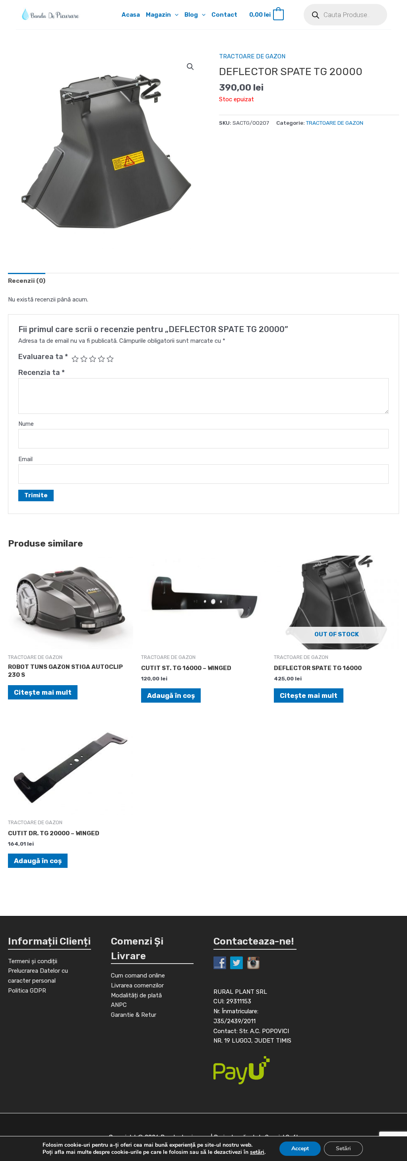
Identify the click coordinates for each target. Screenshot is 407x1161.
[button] (174, 15)
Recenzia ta (41, 372)
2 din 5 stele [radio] (83, 358)
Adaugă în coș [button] (171, 695)
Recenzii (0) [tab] (26, 280)
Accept (300, 1148)
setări (257, 1152)
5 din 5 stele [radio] (110, 358)
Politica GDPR (27, 990)
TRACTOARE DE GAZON (252, 56)
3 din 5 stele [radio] (92, 358)
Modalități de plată (136, 995)
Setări (343, 1148)
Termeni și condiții (32, 961)
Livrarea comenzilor (137, 985)
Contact (224, 14)
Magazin (158, 14)
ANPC (119, 1004)
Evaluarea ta (43, 356)
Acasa (131, 14)
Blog (191, 14)
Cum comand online (138, 975)
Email (25, 459)
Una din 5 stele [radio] (75, 358)
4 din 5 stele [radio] (101, 358)
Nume (26, 423)
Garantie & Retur (133, 1014)
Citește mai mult (43, 692)
